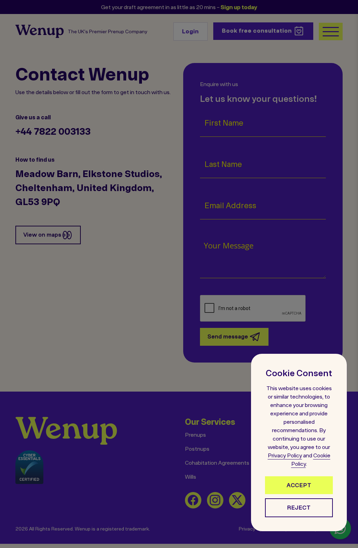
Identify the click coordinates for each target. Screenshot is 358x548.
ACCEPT (299, 485)
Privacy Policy (285, 455)
